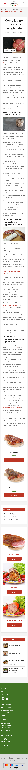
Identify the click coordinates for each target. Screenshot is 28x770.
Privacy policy (5, 758)
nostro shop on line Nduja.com (12, 407)
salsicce (15, 347)
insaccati (5, 62)
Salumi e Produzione (16, 9)
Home (4, 9)
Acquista (14, 460)
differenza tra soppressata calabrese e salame (14, 271)
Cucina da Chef (8, 514)
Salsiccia (14, 453)
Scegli (14, 559)
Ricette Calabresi (9, 517)
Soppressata (14, 488)
